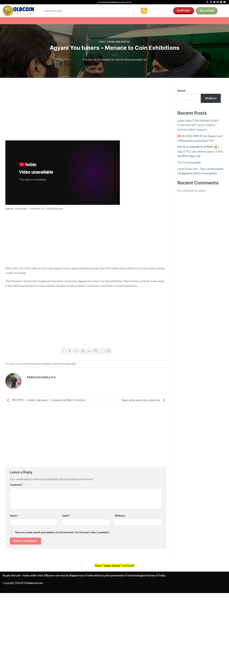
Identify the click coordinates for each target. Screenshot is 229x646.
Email (66, 515)
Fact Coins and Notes (114, 41)
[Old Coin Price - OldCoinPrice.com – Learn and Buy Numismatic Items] (20, 10)
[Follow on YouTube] (224, 2)
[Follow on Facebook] (207, 2)
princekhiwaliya (136, 59)
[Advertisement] (85, 114)
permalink (71, 363)
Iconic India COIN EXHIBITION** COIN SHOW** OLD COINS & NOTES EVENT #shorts (198, 125)
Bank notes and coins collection (141, 400)
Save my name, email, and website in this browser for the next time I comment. (62, 532)
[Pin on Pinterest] (83, 351)
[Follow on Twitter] (214, 2)
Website (120, 515)
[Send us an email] (218, 2)
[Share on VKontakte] (89, 351)
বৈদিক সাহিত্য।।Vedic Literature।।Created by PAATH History (48, 400)
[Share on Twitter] (70, 351)
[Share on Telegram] (109, 351)
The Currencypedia (189, 162)
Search (181, 90)
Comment (16, 484)
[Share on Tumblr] (102, 351)
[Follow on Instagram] (211, 2)
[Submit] (144, 11)
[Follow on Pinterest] (221, 2)
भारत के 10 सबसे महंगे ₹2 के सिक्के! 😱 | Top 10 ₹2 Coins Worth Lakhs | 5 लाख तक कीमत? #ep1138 (199, 151)
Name (14, 515)
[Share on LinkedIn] (96, 351)
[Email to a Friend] (76, 351)
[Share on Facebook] (63, 351)
